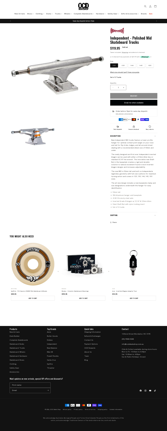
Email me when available (133, 103)
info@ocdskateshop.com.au (133, 344)
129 (115, 65)
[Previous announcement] (10, 21)
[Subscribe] (47, 390)
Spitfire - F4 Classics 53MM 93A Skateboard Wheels (29, 291)
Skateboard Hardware (18, 356)
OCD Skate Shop (55, 409)
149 (142, 65)
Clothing (13, 364)
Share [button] (114, 222)
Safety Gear (14, 368)
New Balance (52, 348)
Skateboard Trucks (17, 348)
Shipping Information (92, 332)
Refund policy (67, 409)
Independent (52, 344)
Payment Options (91, 344)
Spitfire (50, 364)
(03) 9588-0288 (128, 339)
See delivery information (124, 114)
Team (86, 356)
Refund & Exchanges (92, 336)
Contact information (116, 409)
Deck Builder (15, 336)
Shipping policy (102, 409)
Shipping (125, 52)
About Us (88, 352)
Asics (49, 332)
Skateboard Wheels (17, 352)
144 (133, 65)
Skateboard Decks (17, 344)
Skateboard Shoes (17, 360)
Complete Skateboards (19, 340)
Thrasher (51, 368)
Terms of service (90, 409)
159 (151, 65)
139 (124, 65)
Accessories (14, 372)
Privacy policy (78, 409)
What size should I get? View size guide (124, 72)
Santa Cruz (51, 360)
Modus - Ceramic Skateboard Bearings (75, 291)
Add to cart (33, 298)
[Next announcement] (156, 21)
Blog (86, 360)
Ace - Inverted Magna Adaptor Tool (124, 291)
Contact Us (88, 340)
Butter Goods (52, 336)
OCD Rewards (89, 348)
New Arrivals (15, 332)
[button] (30, 14)
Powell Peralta (52, 356)
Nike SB (50, 352)
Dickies (50, 340)
